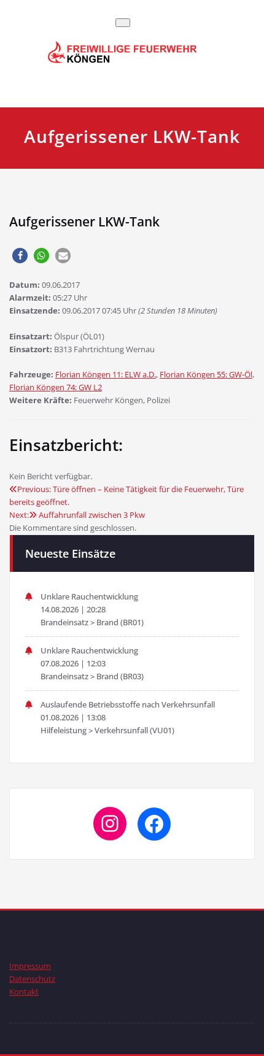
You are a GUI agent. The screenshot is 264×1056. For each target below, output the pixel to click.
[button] (20, 255)
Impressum (30, 965)
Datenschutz (32, 978)
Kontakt (24, 991)
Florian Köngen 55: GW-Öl (206, 374)
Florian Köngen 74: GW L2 (55, 387)
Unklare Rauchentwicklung (89, 596)
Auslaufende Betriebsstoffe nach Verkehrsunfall (128, 704)
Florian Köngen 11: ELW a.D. (105, 374)
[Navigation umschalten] (122, 22)
